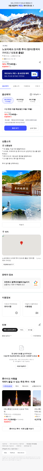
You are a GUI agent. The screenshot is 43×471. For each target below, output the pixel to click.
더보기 (21, 225)
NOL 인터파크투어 (10, 330)
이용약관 (4, 444)
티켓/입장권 (7, 386)
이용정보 (27, 86)
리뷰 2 (37, 86)
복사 (39, 258)
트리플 (30, 330)
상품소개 (16, 86)
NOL (21, 330)
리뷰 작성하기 (21, 366)
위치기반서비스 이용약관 (17, 444)
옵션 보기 (15, 128)
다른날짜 (36, 94)
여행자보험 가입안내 (8, 446)
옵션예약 (5, 86)
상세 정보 (33, 128)
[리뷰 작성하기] (39, 325)
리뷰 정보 (14, 59)
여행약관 (18, 446)
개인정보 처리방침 (31, 444)
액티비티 (25, 386)
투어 (17, 386)
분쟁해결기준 (27, 446)
